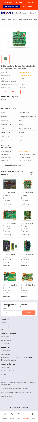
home (3, 19)
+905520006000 (6, 351)
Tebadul (3, 322)
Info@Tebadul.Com (6, 354)
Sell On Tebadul (5, 336)
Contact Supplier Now (13, 165)
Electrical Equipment (25, 19)
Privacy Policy (5, 326)
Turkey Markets (12, 19)
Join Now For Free (11, 6)
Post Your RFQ (28, 6)
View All (31, 173)
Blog (2, 329)
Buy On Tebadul (6, 340)
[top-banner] (7, 12)
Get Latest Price (25, 72)
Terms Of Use (5, 367)
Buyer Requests (22, 13)
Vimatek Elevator (25, 75)
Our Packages (5, 343)
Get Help (3, 374)
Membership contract (7, 371)
